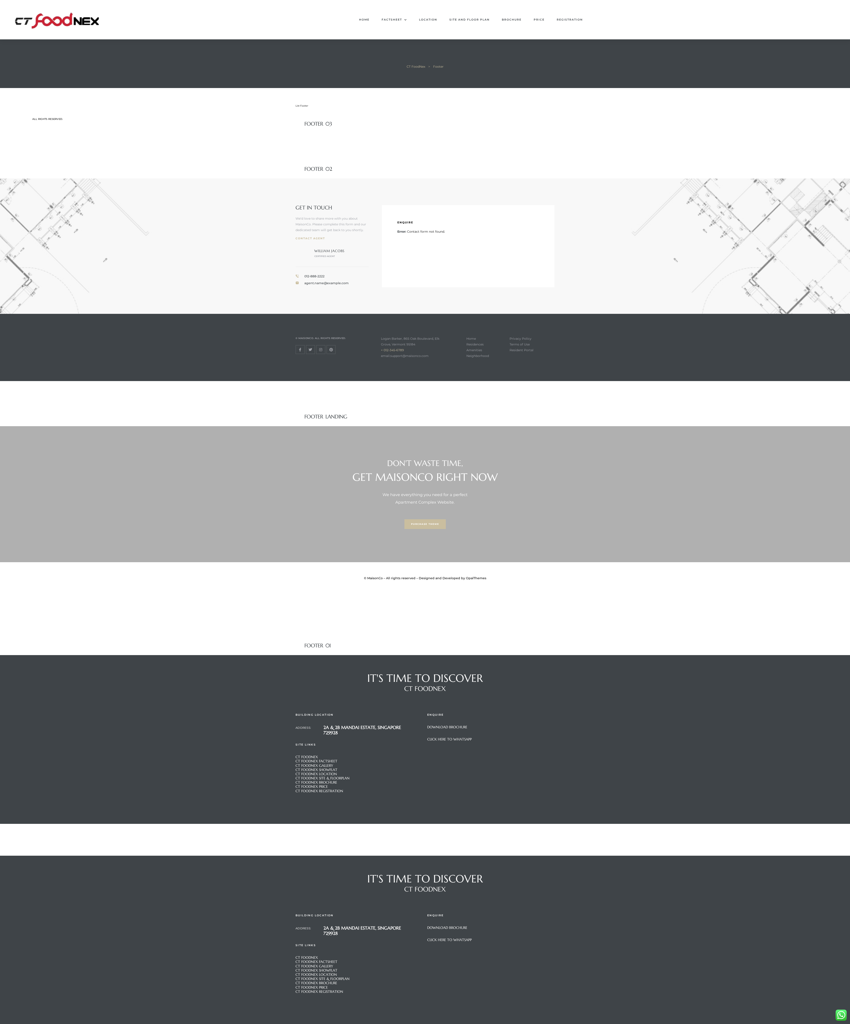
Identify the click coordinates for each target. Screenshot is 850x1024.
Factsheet (392, 19)
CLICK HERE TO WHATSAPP (449, 739)
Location (428, 19)
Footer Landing (325, 416)
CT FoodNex (307, 757)
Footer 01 (317, 645)
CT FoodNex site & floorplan (323, 778)
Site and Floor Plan (469, 19)
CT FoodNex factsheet (316, 761)
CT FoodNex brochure (316, 782)
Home (364, 19)
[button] (425, 524)
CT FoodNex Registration (319, 791)
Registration (570, 19)
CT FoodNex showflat (316, 769)
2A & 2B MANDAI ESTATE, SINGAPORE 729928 (362, 730)
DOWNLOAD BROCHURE (447, 727)
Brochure (512, 19)
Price (539, 19)
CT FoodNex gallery (315, 765)
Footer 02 (318, 169)
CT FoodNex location (316, 774)
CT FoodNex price (312, 786)
